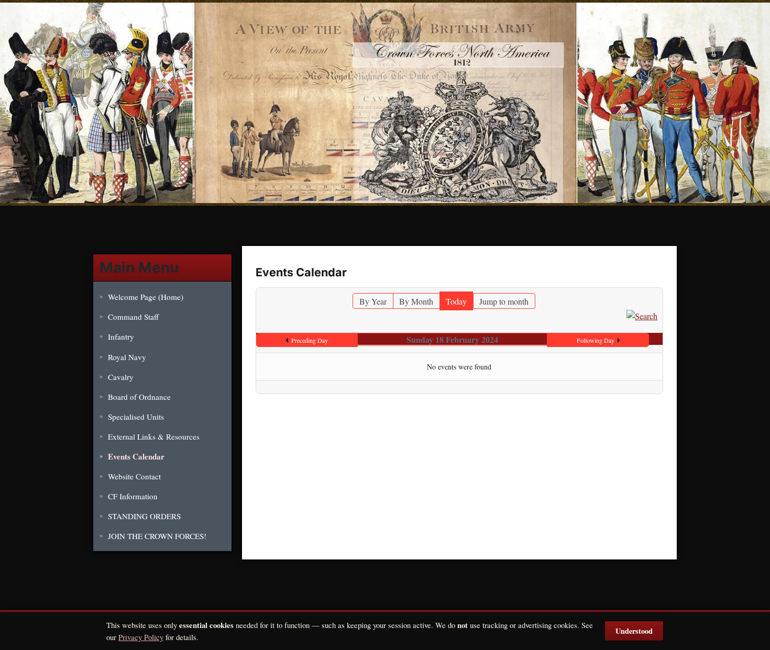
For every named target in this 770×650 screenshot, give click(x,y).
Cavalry (121, 377)
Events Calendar (136, 456)
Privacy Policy (140, 637)
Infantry (121, 336)
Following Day (595, 340)
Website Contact (134, 476)
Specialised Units (136, 416)
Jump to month (504, 301)
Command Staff (133, 316)
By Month (416, 301)
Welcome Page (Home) (145, 297)
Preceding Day (309, 340)
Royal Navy (127, 357)
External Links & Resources (154, 436)
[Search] (641, 314)
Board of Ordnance (139, 396)
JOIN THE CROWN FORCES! (157, 536)
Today (456, 301)
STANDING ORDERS (144, 516)
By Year (373, 301)
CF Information (133, 496)
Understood (634, 630)
